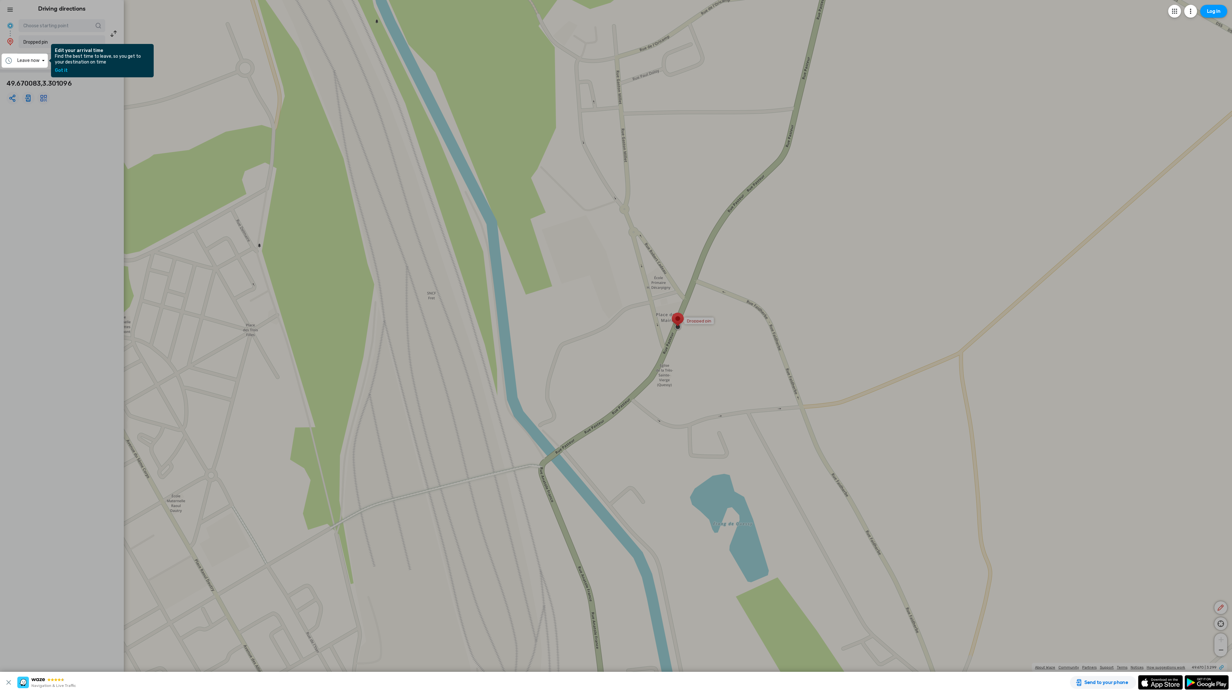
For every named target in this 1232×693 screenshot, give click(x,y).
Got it (61, 70)
